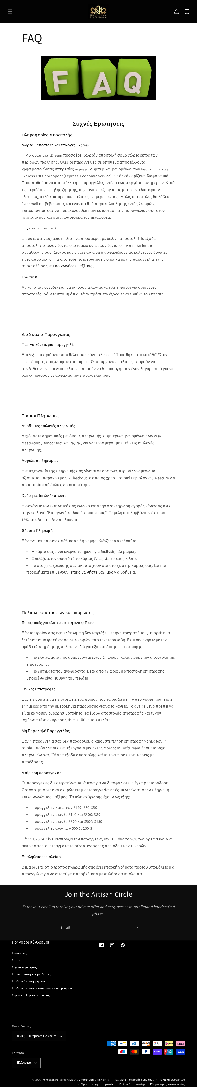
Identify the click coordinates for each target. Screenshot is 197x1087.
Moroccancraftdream (55, 1079)
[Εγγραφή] (136, 927)
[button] (10, 11)
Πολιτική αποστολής (132, 1084)
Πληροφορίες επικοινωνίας (167, 1084)
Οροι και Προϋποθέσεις (31, 995)
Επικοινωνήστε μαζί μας (31, 974)
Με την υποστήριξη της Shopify (89, 1079)
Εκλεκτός (19, 953)
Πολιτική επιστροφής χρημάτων (134, 1079)
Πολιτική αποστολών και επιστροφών (42, 988)
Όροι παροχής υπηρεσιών (98, 1084)
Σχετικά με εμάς (24, 967)
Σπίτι (16, 960)
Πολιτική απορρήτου (28, 981)
